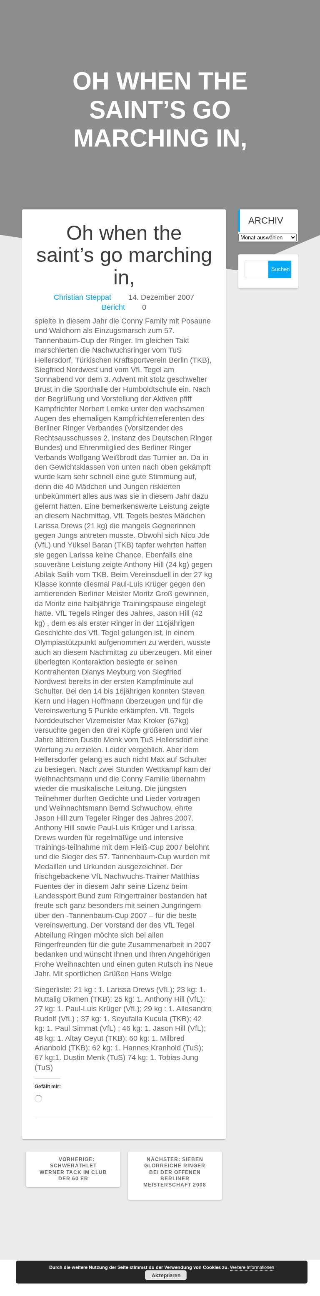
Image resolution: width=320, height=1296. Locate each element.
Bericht (113, 307)
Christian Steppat (82, 297)
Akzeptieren (166, 1275)
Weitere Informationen (252, 1267)
